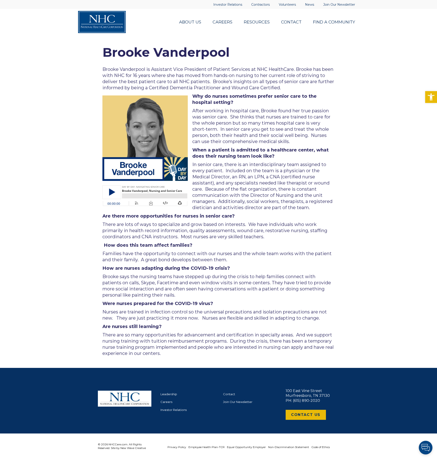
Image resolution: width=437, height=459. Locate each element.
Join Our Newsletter (237, 402)
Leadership (168, 394)
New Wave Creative (133, 448)
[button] (431, 97)
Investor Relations (173, 410)
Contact (229, 394)
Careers (166, 402)
